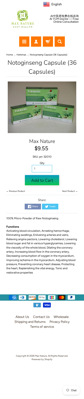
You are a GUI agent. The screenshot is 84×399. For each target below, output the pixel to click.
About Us (22, 317)
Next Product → (70, 191)
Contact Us (41, 317)
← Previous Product (15, 191)
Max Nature (42, 141)
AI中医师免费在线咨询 (64, 16)
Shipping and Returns (29, 322)
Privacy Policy (60, 322)
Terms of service (42, 327)
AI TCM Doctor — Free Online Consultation (64, 20)
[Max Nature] (22, 18)
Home (9, 54)
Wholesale (61, 317)
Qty (42, 163)
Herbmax (21, 54)
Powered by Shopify (42, 359)
